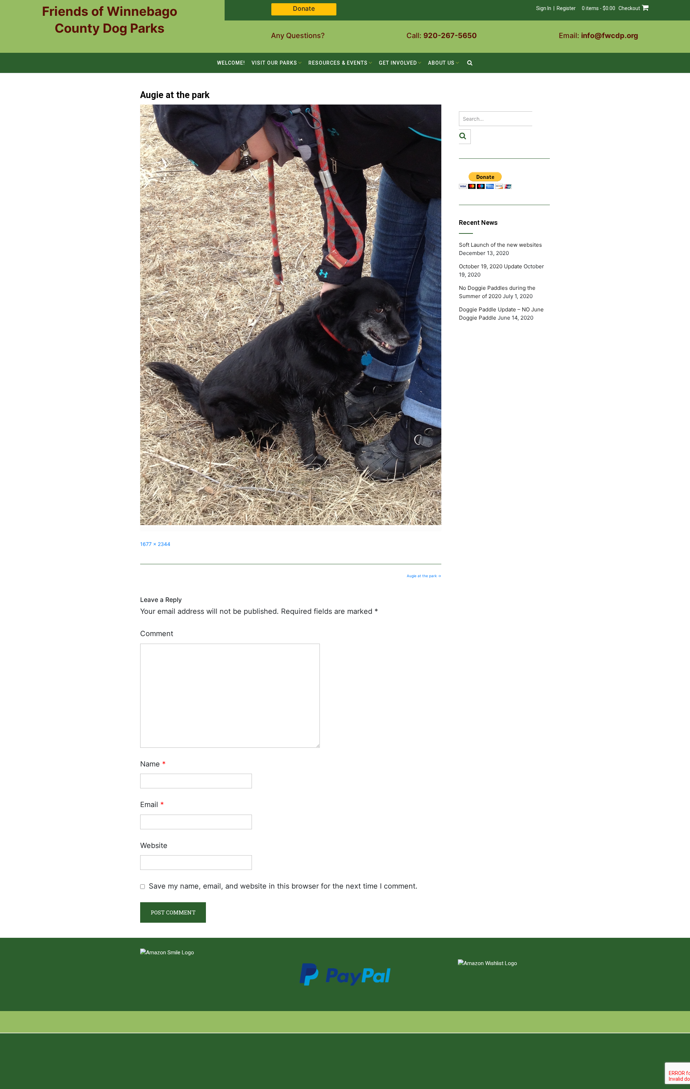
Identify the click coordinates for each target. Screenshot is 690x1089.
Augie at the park (424, 576)
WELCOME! (231, 63)
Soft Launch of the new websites (500, 244)
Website (153, 845)
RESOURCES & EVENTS (338, 63)
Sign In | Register (556, 8)
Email (152, 804)
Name (153, 764)
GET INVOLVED (398, 63)
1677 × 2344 (155, 544)
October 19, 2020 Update (490, 266)
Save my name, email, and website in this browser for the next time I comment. (283, 886)
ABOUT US (441, 63)
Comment (156, 633)
